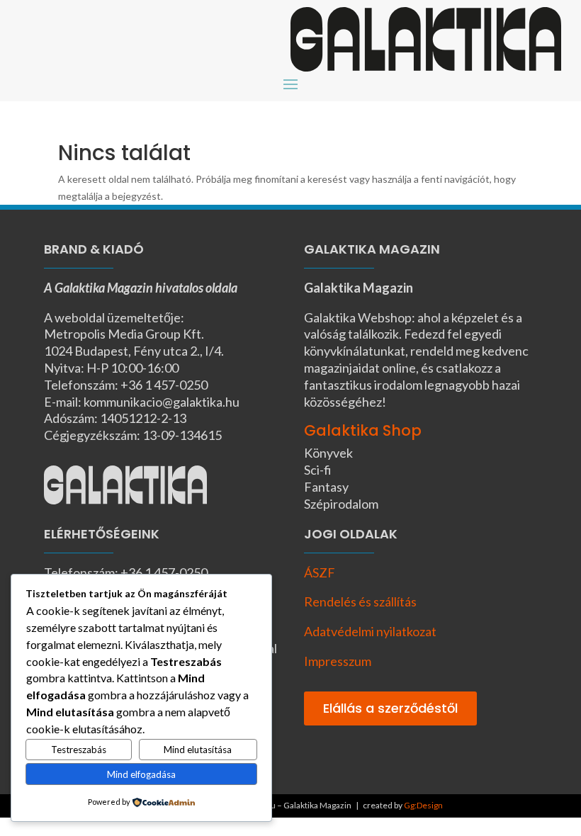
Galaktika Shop (363, 430)
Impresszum (337, 661)
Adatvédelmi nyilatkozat (370, 631)
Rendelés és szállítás (360, 601)
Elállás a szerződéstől (390, 708)
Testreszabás (78, 749)
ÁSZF (319, 572)
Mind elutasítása (198, 749)
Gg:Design (423, 805)
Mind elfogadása (141, 774)
